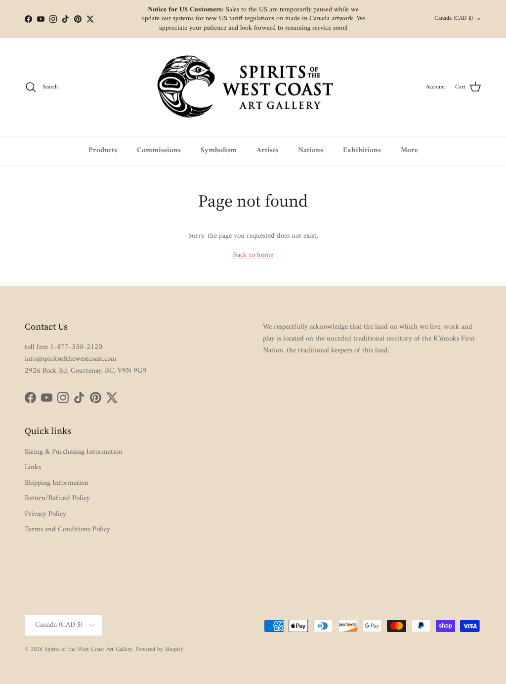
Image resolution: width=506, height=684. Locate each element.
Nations (310, 150)
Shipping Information (56, 483)
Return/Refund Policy (57, 498)
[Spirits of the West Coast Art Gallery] (253, 87)
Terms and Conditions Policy (67, 529)
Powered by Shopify (159, 649)
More (409, 150)
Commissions (159, 150)
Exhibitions (362, 150)
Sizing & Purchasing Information (74, 452)
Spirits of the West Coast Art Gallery (88, 649)
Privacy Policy (45, 514)
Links (33, 467)
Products (102, 150)
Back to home (253, 255)
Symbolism (219, 150)
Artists (267, 150)
